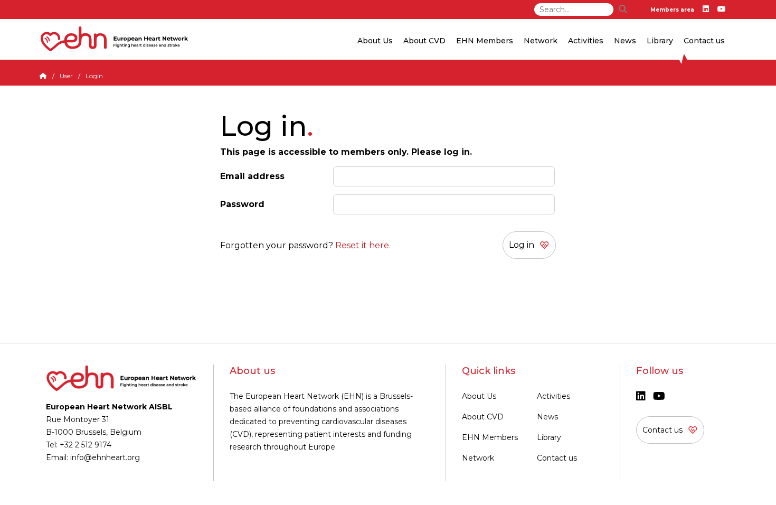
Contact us (704, 40)
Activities (553, 396)
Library (660, 40)
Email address (252, 176)
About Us (479, 396)
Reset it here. (363, 245)
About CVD (483, 417)
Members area (672, 9)
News (547, 417)
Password (242, 204)
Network (478, 458)
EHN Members (484, 40)
